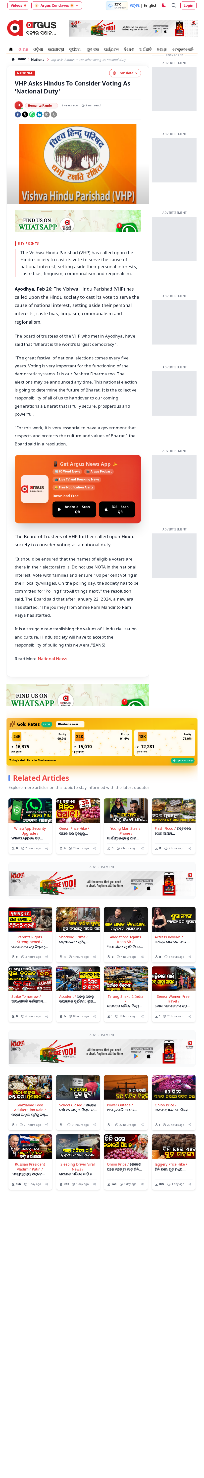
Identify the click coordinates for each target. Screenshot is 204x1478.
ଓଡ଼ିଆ (135, 5)
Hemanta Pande (40, 105)
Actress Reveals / (169, 937)
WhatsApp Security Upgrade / (30, 830)
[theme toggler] (163, 5)
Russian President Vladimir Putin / (30, 1166)
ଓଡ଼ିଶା (38, 49)
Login (188, 5)
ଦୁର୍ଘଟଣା (75, 49)
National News (53, 658)
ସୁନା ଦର (93, 49)
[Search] (173, 5)
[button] (39, 743)
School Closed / (72, 1105)
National (38, 60)
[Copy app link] (54, 114)
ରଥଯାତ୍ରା (56, 49)
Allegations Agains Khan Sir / (125, 939)
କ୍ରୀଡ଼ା (162, 49)
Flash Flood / (165, 828)
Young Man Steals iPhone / (125, 830)
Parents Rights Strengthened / (30, 939)
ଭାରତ (23, 49)
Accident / (67, 996)
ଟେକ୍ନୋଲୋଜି (183, 49)
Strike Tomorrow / (26, 996)
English (150, 5)
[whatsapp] (32, 114)
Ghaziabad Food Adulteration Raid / (30, 1107)
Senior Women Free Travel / (173, 998)
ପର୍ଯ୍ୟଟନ (111, 49)
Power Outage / (120, 1105)
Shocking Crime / (73, 937)
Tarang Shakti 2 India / (125, 998)
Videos (16, 5)
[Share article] (46, 848)
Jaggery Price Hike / (171, 1164)
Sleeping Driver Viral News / (77, 1166)
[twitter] (25, 114)
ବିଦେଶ (129, 49)
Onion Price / (165, 1105)
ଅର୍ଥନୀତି (145, 49)
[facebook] (18, 114)
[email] (47, 114)
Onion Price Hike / (74, 828)
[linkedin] (39, 114)
